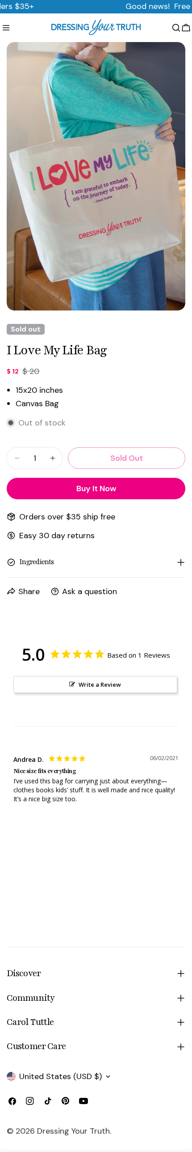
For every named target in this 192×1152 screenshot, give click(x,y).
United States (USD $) (60, 1076)
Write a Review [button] (100, 684)
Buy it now (96, 488)
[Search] (176, 28)
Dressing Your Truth (73, 1131)
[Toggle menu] (6, 28)
